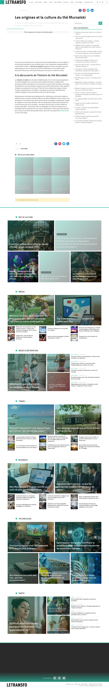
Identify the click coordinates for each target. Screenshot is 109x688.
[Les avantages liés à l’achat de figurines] (61, 166)
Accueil (31, 2)
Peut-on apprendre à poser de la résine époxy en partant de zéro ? (89, 497)
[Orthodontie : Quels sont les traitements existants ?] (42, 166)
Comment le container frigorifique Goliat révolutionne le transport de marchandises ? (87, 69)
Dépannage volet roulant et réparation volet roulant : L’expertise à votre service (84, 385)
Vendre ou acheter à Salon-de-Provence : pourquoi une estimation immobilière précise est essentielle (88, 94)
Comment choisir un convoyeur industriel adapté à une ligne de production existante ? (25, 497)
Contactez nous (88, 2)
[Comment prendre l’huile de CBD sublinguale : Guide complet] (58, 624)
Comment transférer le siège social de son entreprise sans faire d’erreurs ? (58, 497)
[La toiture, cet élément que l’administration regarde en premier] (58, 382)
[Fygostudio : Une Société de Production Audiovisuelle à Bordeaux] (11, 337)
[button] (17, 175)
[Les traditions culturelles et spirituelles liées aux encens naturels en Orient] (86, 267)
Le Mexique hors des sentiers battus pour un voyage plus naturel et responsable (58, 446)
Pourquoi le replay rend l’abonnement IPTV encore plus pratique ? (87, 117)
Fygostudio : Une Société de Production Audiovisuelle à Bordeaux (24, 337)
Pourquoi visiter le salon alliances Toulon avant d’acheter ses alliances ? (85, 357)
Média (45, 2)
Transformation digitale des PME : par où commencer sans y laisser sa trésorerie (86, 61)
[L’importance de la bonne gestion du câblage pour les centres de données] (86, 568)
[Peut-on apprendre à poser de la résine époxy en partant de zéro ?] (74, 497)
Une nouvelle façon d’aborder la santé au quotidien (83, 600)
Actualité (25, 149)
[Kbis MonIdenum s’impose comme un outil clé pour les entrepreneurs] (31, 478)
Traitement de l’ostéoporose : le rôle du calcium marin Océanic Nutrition (85, 628)
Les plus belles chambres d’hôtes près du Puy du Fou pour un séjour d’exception (88, 121)
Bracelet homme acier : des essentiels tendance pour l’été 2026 (85, 378)
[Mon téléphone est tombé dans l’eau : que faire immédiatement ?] (23, 568)
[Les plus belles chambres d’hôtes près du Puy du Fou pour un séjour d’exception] (11, 439)
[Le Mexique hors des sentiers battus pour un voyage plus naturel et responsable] (42, 446)
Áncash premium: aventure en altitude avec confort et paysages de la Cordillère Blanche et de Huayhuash (58, 438)
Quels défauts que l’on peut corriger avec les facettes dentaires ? (84, 621)
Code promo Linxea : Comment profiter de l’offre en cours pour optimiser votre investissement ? (88, 52)
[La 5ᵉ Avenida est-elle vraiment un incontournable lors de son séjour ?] (11, 446)
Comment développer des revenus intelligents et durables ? (26, 505)
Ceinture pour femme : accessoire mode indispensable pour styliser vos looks (83, 364)
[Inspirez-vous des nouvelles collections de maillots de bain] (58, 363)
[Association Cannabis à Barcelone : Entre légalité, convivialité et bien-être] (42, 185)
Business (66, 2)
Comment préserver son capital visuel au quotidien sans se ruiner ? (83, 614)
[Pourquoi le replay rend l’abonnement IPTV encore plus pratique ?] (31, 537)
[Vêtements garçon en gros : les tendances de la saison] (27, 372)
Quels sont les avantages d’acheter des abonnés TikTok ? (58, 337)
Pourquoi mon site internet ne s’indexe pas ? (88, 337)
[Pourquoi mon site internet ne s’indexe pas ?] (74, 337)
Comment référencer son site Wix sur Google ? (58, 329)
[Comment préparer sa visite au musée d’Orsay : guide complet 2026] (31, 235)
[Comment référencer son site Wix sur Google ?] (42, 329)
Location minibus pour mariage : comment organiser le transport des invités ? (87, 41)
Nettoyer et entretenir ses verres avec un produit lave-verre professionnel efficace (88, 89)
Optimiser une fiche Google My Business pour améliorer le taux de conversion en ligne (58, 505)
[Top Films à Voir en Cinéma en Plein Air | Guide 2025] (54, 267)
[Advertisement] (42, 47)
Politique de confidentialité (81, 684)
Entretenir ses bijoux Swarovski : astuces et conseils (84, 371)
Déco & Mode (58, 2)
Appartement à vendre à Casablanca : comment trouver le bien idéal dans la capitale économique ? (88, 83)
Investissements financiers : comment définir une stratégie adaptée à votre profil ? (88, 505)
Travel (50, 2)
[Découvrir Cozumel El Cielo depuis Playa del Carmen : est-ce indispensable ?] (31, 419)
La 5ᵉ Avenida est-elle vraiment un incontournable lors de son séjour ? (26, 446)
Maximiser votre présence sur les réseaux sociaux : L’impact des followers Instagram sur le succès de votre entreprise (26, 329)
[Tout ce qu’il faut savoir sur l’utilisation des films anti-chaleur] (24, 185)
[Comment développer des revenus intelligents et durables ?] (11, 505)
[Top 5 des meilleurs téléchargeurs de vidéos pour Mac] (78, 310)
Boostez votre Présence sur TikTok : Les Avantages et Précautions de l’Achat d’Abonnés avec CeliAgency (90, 329)
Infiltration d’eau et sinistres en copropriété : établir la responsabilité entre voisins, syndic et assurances (88, 47)
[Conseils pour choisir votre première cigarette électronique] (61, 185)
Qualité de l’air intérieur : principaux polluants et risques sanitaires (85, 607)
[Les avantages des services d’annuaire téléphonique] (24, 166)
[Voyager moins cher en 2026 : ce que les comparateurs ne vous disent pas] (74, 439)
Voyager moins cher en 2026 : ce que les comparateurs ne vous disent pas (89, 438)
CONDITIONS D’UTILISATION (95, 684)
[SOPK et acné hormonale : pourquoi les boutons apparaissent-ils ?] (27, 615)
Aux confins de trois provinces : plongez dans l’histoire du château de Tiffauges (89, 446)
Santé (72, 2)
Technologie (78, 2)
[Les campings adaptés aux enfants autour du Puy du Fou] (78, 419)
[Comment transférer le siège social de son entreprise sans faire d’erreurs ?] (42, 497)
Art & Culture (38, 2)
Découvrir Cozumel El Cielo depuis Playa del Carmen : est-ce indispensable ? (87, 74)
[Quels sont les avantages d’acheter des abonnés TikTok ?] (42, 337)
